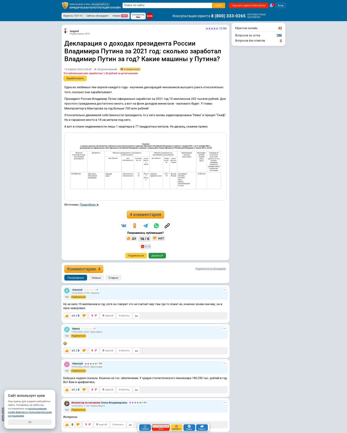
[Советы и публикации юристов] (65, 5)
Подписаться (136, 255)
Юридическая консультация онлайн (95, 7)
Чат (67, 297)
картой (108, 315)
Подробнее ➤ (89, 204)
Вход (281, 5)
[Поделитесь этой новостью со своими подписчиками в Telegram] (145, 225)
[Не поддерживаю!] (84, 315)
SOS (150, 16)
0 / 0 (147, 246)
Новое (120, 15)
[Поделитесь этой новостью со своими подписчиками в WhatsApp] (156, 225)
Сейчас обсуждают (97, 15)
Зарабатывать (75, 78)
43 (280, 27)
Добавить (176, 429)
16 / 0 (144, 239)
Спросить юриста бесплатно (248, 5)
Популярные (76, 277)
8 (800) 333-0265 (228, 15)
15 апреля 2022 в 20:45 (77, 69)
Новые (96, 277)
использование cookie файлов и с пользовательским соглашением (30, 412)
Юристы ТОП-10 (72, 15)
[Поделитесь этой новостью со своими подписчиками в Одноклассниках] (134, 225)
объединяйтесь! (100, 4)
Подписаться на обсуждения (211, 269)
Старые (113, 277)
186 (279, 35)
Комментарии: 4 (83, 268)
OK (30, 422)
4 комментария (145, 214)
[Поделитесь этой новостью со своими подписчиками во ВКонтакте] (123, 225)
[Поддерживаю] (67, 315)
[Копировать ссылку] (167, 225)
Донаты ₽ (157, 255)
